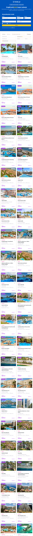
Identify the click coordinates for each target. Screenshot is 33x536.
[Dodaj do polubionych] (14, 54)
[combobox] (24, 36)
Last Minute (9, 23)
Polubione (29, 34)
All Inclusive (4, 23)
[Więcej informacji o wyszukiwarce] (14, 27)
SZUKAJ (16, 25)
